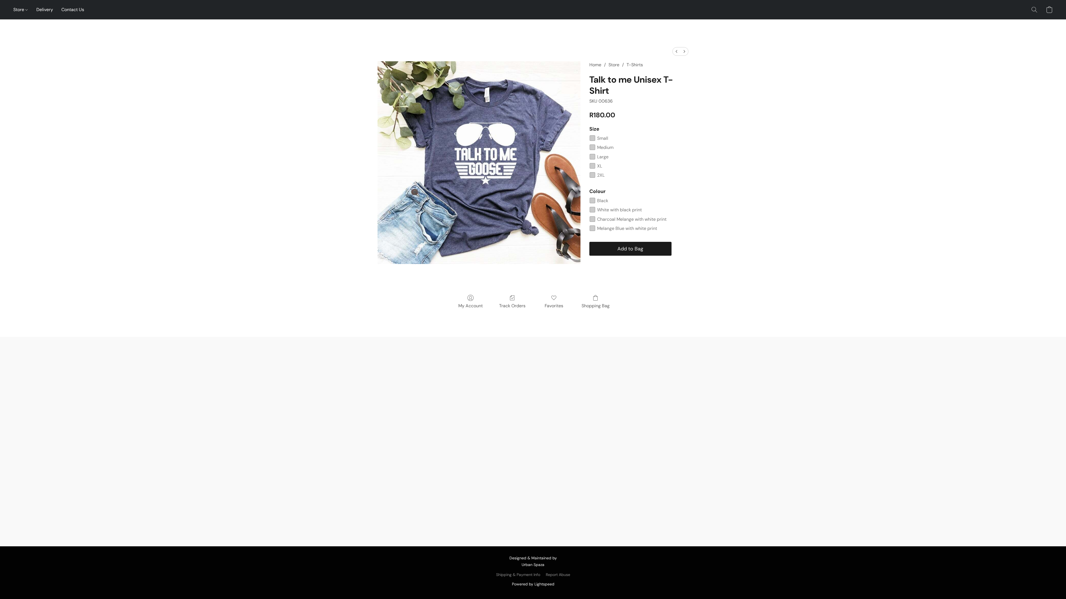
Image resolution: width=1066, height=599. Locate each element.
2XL (601, 175)
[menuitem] (676, 51)
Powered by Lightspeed (533, 584)
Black (602, 201)
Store (19, 9)
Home (595, 65)
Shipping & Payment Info (518, 574)
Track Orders (512, 306)
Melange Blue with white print (627, 228)
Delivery (44, 9)
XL (599, 166)
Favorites (554, 306)
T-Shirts (635, 65)
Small (602, 138)
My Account (470, 306)
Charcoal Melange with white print (632, 219)
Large (603, 157)
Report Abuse (558, 574)
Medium (605, 147)
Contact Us (72, 9)
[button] (1034, 10)
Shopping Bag (596, 306)
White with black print (619, 210)
